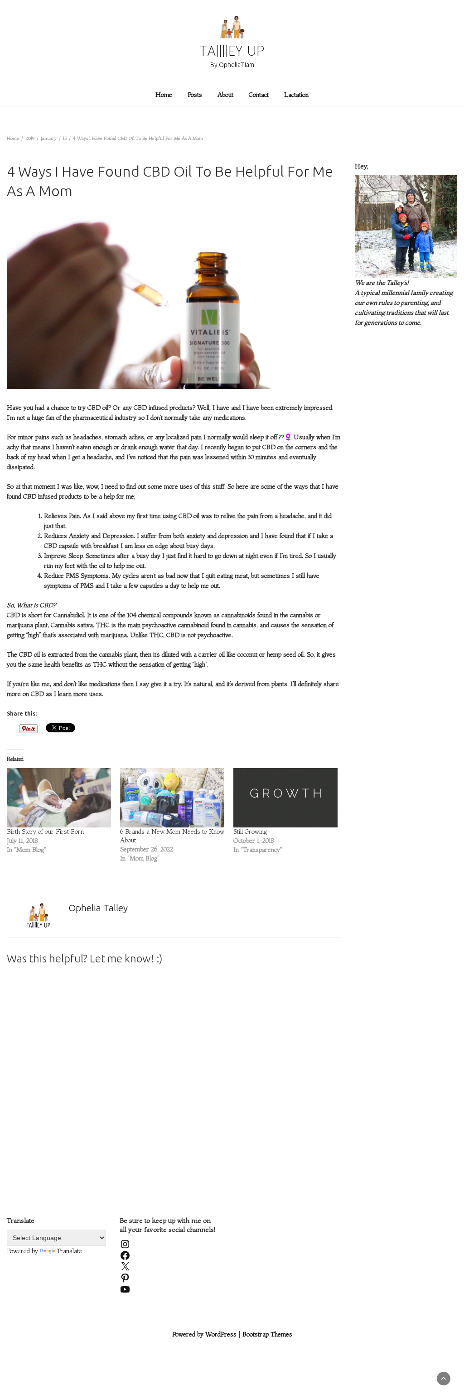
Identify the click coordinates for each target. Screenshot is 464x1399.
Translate (69, 1251)
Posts (195, 95)
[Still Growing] (285, 798)
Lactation (296, 95)
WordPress (221, 1334)
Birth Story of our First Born (45, 831)
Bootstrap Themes (267, 1334)
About (225, 95)
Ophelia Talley (98, 907)
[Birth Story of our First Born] (59, 798)
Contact (259, 95)
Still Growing (250, 831)
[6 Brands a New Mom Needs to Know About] (172, 798)
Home (163, 95)
